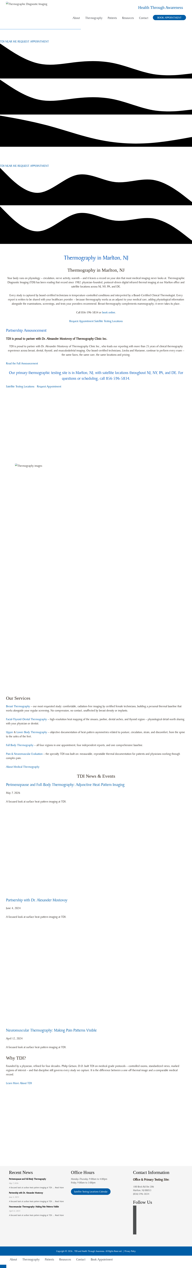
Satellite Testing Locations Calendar (91, 1191)
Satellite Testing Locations (108, 321)
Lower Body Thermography (31, 732)
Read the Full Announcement (22, 363)
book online (108, 312)
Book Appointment (169, 17)
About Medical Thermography (22, 767)
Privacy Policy (130, 1251)
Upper (9, 732)
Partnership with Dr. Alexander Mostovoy (36, 900)
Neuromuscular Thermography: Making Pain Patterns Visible (51, 1030)
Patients (112, 18)
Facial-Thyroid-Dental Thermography (26, 719)
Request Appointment (81, 321)
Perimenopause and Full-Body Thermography (27, 1178)
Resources (128, 18)
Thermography (93, 18)
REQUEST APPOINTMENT (33, 41)
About (76, 18)
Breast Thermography (18, 706)
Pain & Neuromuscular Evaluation (24, 754)
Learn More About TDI (19, 1083)
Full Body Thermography (19, 745)
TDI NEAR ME (8, 41)
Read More (59, 1187)
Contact (143, 18)
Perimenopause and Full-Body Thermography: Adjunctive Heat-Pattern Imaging (65, 784)
